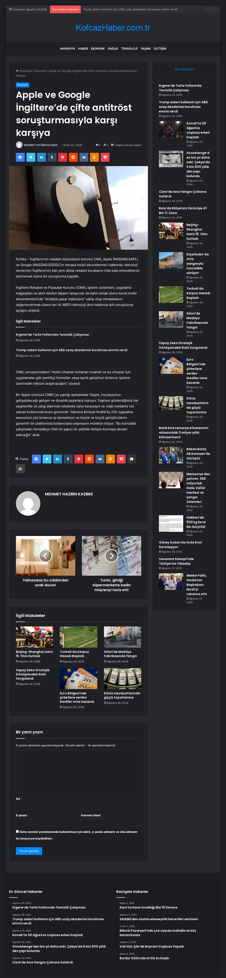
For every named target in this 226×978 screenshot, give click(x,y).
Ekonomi (98, 48)
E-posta (22, 815)
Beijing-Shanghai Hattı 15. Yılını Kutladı (34, 654)
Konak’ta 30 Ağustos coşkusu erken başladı (113, 9)
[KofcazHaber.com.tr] (113, 27)
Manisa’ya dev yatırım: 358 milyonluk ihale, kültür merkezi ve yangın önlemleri (198, 488)
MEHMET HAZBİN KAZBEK (41, 145)
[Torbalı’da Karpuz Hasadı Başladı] (78, 637)
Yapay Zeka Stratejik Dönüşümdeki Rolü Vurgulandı (32, 674)
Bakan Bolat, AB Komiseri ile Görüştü (198, 454)
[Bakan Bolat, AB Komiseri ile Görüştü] (171, 455)
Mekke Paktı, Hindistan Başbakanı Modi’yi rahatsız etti (196, 584)
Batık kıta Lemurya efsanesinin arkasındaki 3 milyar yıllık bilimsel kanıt (183, 432)
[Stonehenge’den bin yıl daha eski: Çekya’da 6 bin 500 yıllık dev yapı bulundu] (171, 159)
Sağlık (113, 48)
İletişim (160, 48)
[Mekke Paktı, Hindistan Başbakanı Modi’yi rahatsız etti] (171, 581)
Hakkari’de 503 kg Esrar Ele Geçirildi (196, 522)
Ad (19, 798)
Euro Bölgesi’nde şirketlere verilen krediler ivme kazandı (77, 697)
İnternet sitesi (91, 815)
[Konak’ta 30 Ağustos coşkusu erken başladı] (171, 129)
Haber (83, 48)
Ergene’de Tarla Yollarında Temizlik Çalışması (52, 334)
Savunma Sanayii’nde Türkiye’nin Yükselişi (176, 561)
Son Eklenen (184, 69)
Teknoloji (129, 48)
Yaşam (146, 48)
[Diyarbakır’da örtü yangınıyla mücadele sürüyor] (171, 260)
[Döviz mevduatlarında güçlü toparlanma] (122, 678)
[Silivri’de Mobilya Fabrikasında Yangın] (122, 637)
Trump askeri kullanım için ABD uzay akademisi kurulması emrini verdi (71, 350)
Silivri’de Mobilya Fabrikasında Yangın (120, 654)
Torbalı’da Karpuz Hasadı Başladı (74, 654)
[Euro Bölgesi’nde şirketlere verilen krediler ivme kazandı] (78, 678)
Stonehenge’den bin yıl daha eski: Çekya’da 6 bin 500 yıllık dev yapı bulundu (198, 164)
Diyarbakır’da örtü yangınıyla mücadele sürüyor (197, 263)
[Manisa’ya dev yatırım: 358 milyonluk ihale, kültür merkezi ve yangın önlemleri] (171, 480)
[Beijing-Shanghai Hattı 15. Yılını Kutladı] (34, 637)
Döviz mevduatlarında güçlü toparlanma (122, 695)
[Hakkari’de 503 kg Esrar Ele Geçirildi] (171, 523)
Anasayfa (67, 48)
